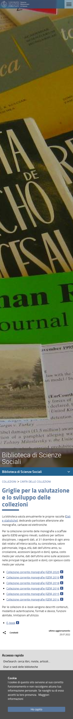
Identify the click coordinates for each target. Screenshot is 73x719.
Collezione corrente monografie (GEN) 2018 (32, 583)
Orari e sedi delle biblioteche (20, 667)
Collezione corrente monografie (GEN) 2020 (32, 572)
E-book (10, 623)
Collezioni (9, 481)
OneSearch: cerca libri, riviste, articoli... (26, 661)
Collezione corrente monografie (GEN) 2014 (32, 599)
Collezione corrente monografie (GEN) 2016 (32, 588)
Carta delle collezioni (35, 481)
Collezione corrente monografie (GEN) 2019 (32, 577)
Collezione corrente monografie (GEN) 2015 (32, 594)
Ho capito (36, 709)
